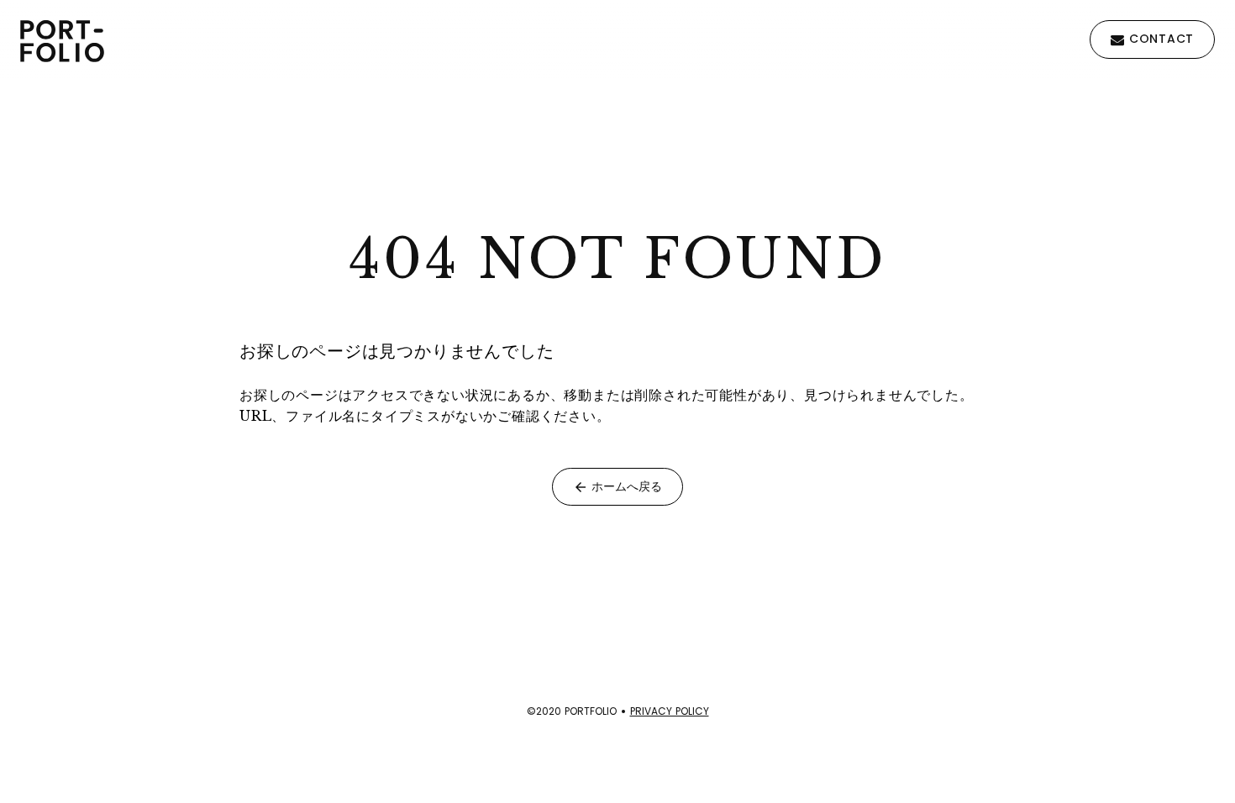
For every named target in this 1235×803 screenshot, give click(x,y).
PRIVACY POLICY (669, 711)
